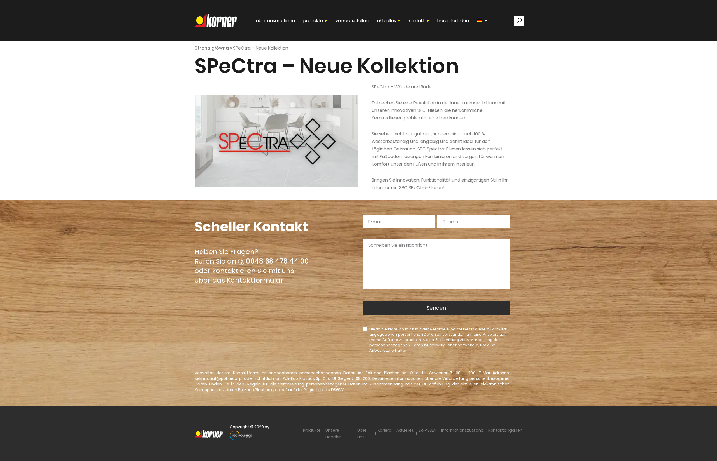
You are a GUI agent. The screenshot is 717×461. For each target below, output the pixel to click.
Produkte (312, 430)
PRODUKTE (313, 20)
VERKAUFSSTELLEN (352, 20)
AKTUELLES (386, 20)
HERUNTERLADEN (453, 20)
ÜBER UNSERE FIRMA (275, 20)
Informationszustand (462, 430)
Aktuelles (405, 430)
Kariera (385, 430)
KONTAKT (417, 20)
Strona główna (212, 48)
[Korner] (216, 20)
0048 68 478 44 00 (277, 261)
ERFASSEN (427, 430)
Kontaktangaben (505, 430)
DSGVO (338, 389)
